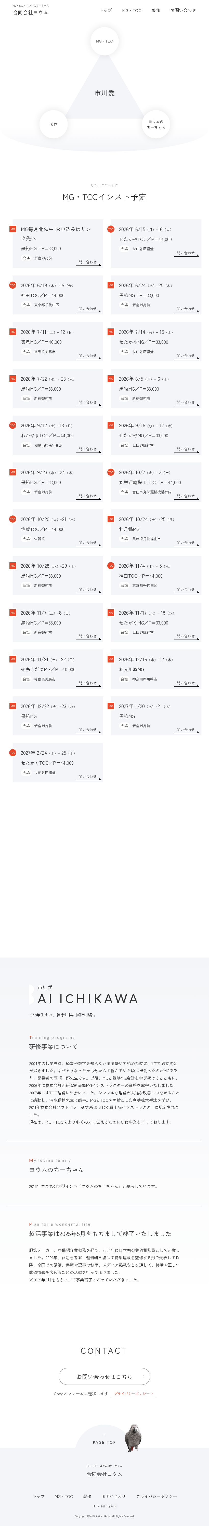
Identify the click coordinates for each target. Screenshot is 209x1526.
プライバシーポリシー (132, 1393)
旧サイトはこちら (103, 1506)
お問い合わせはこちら (104, 1376)
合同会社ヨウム (31, 10)
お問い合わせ (187, 1509)
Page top (104, 1438)
